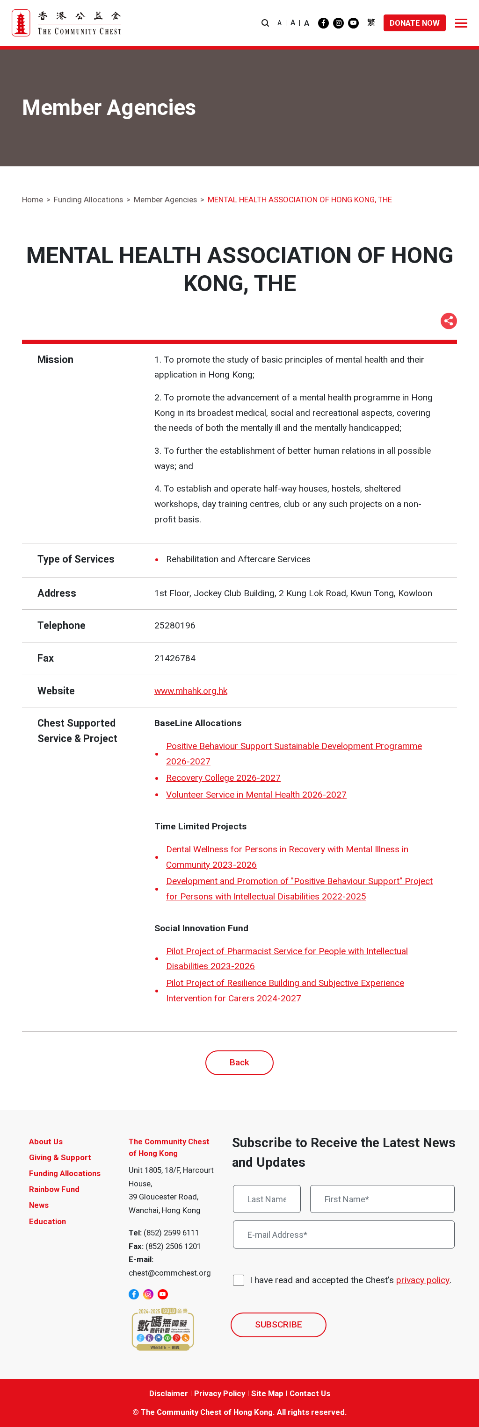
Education (47, 1221)
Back (239, 1062)
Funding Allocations (88, 199)
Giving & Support (60, 1157)
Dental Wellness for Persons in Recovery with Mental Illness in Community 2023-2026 (287, 857)
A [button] (279, 23)
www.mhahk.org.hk (190, 690)
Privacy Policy (219, 1393)
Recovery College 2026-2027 (223, 777)
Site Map (267, 1393)
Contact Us (310, 1393)
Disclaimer (168, 1393)
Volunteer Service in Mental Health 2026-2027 (256, 794)
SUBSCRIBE (278, 1324)
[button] (265, 23)
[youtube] (353, 23)
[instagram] (338, 23)
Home (32, 199)
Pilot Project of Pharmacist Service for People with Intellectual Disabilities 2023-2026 (287, 959)
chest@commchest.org (170, 1272)
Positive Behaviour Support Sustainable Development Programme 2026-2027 (294, 754)
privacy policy (423, 1280)
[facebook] (323, 23)
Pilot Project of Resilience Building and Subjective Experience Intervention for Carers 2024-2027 (285, 990)
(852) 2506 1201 (173, 1246)
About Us (46, 1141)
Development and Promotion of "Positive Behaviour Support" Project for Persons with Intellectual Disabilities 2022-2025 (299, 889)
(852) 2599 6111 (171, 1232)
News (39, 1205)
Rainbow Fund (54, 1189)
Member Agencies (165, 199)
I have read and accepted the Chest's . (350, 1280)
